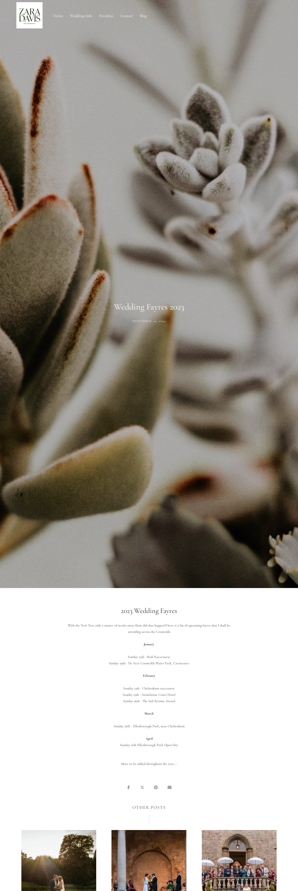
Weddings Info (81, 16)
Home (58, 16)
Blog (143, 16)
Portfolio (106, 16)
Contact (126, 16)
